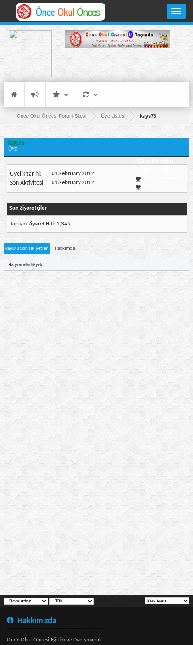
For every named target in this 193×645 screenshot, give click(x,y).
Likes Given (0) (159, 186)
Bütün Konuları (160, 169)
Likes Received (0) (163, 178)
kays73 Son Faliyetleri (27, 248)
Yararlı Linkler (60, 94)
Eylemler (90, 94)
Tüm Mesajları (156, 161)
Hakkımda (65, 248)
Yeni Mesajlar (35, 94)
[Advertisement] (117, 66)
